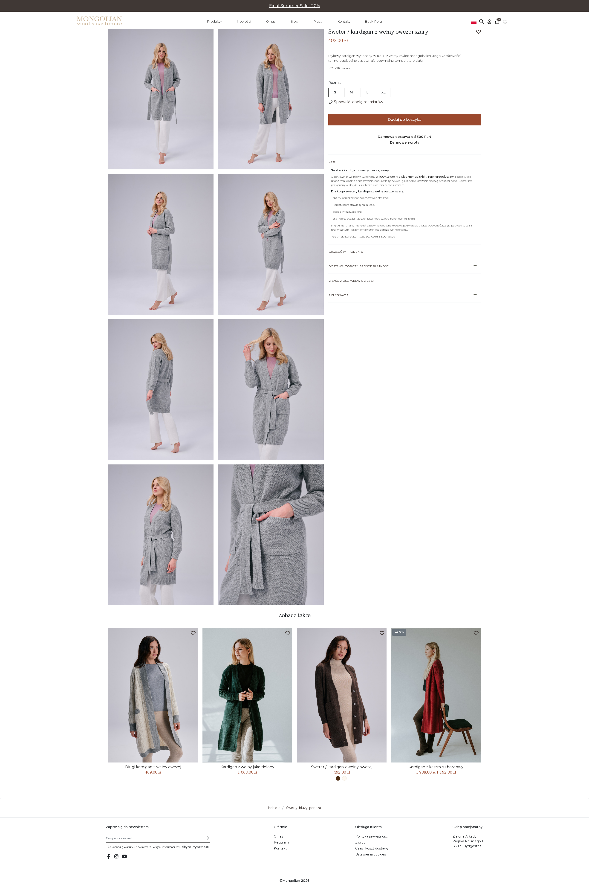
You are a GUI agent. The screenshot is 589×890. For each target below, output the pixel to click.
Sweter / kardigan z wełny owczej (341, 767)
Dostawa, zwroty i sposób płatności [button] (359, 266)
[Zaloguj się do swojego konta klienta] (489, 21)
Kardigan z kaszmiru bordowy (436, 767)
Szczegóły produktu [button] (346, 251)
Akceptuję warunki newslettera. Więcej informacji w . (159, 847)
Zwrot (360, 842)
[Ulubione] (505, 21)
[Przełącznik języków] (474, 21)
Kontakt (280, 848)
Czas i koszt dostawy (372, 848)
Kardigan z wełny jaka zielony (247, 767)
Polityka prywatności (371, 836)
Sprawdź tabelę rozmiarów (358, 102)
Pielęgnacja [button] (339, 295)
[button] (481, 21)
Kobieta (274, 808)
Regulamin (283, 842)
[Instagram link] (116, 857)
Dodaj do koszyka (405, 119)
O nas (278, 836)
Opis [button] (332, 161)
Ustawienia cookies (370, 854)
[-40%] (436, 695)
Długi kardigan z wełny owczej (153, 767)
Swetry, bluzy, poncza (303, 808)
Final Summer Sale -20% (294, 5)
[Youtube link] (124, 857)
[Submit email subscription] (207, 838)
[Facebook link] (108, 857)
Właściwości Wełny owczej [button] (351, 280)
